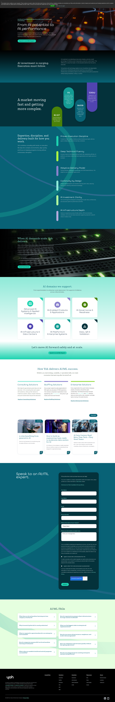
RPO (79, 393)
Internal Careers (103, 677)
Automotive (74, 677)
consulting (77, 170)
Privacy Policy (26, 697)
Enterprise (61, 682)
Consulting (61, 677)
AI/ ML (73, 684)
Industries (74, 675)
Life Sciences (74, 680)
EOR (82, 393)
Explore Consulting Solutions (27, 399)
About (101, 675)
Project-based (64, 183)
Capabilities (47, 675)
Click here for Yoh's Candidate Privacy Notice (72, 484)
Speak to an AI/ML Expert (26, 41)
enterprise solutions (19, 685)
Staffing (60, 680)
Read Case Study (24, 267)
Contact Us (102, 682)
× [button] (1, 1)
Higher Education (75, 682)
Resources (89, 675)
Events (87, 684)
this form (79, 481)
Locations (102, 680)
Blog (87, 677)
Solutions (61, 675)
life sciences (56, 393)
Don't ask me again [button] (60, 5)
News (87, 680)
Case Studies (88, 682)
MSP (87, 393)
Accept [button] (52, 5)
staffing (71, 170)
